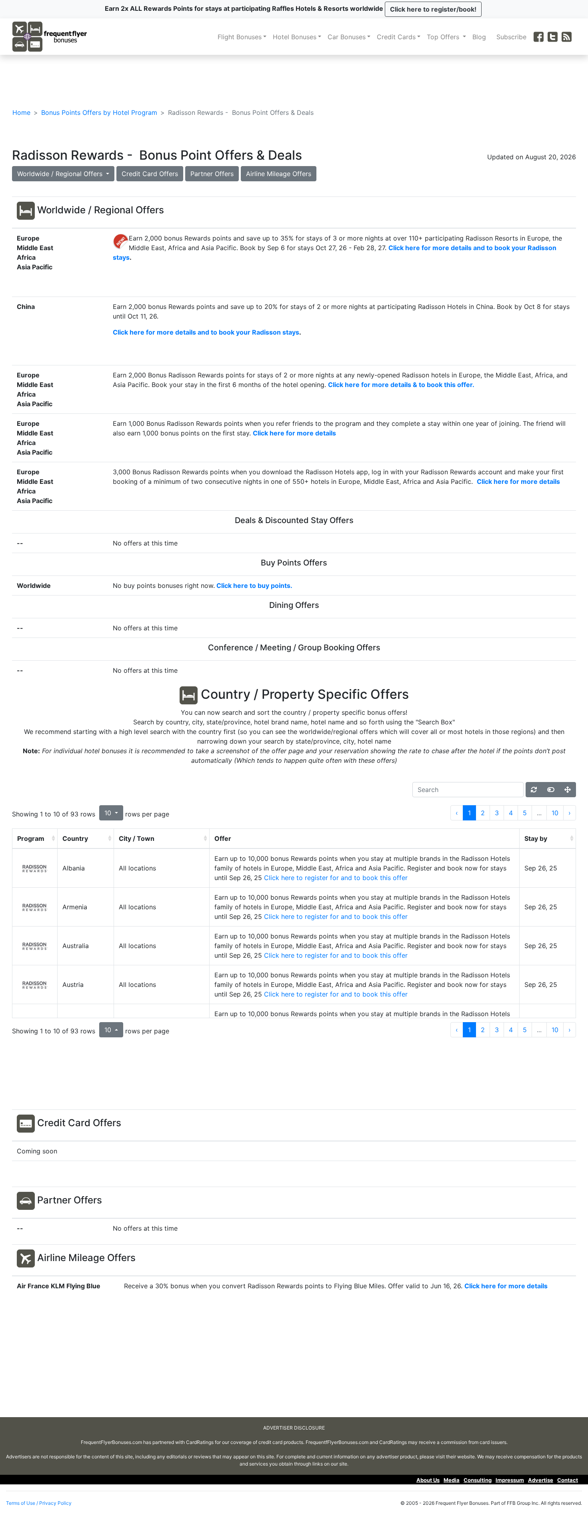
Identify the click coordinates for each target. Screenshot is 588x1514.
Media (452, 1480)
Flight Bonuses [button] (240, 37)
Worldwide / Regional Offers (60, 174)
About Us (428, 1480)
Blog (481, 37)
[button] (433, 9)
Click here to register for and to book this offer (336, 878)
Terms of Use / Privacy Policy (39, 1503)
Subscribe (513, 37)
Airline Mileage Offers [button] (278, 174)
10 (555, 813)
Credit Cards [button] (396, 37)
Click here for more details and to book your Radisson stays (206, 332)
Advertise (540, 1480)
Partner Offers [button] (212, 174)
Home (21, 112)
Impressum (510, 1480)
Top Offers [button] (444, 37)
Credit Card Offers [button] (150, 174)
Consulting (478, 1480)
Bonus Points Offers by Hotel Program (99, 112)
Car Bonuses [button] (347, 37)
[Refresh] (534, 789)
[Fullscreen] (567, 789)
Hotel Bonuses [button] (294, 37)
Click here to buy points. (254, 586)
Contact (567, 1480)
